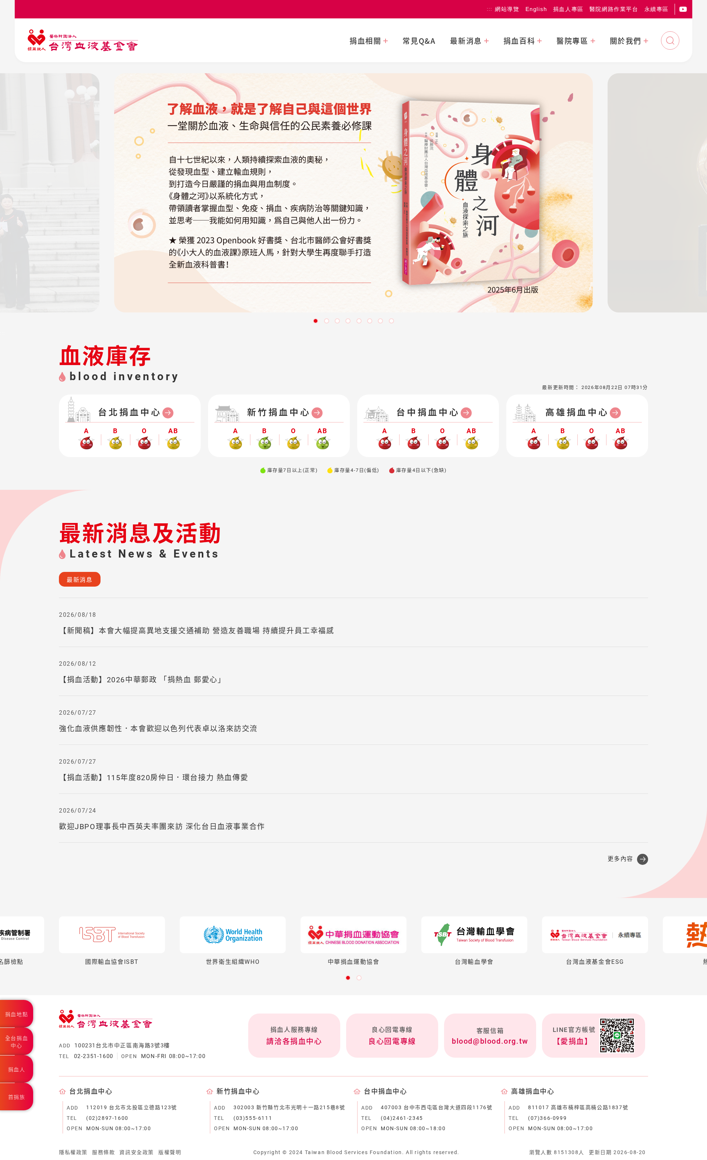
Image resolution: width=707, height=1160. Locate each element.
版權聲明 (169, 1152)
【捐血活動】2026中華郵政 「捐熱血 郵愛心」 (142, 679)
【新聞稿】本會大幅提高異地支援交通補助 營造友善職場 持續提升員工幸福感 (196, 630)
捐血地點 (16, 1014)
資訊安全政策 (136, 1152)
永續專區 (656, 9)
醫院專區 (572, 40)
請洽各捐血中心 (294, 1041)
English (536, 9)
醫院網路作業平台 (614, 9)
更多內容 (620, 858)
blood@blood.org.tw (490, 1041)
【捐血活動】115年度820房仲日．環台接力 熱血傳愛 (153, 777)
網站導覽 (507, 9)
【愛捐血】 (572, 1041)
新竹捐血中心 (279, 412)
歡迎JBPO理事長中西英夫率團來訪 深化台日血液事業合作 (162, 826)
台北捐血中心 (130, 412)
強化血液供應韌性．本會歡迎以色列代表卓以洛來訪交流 (158, 728)
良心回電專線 (392, 1041)
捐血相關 (365, 40)
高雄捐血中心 (577, 412)
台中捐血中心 (428, 412)
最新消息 (466, 40)
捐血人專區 (568, 9)
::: (489, 9)
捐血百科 (519, 40)
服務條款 (103, 1152)
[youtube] (683, 9)
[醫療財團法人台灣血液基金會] (83, 40)
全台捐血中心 (16, 1041)
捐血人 (16, 1069)
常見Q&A (418, 40)
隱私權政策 (73, 1152)
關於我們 (625, 40)
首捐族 (16, 1097)
